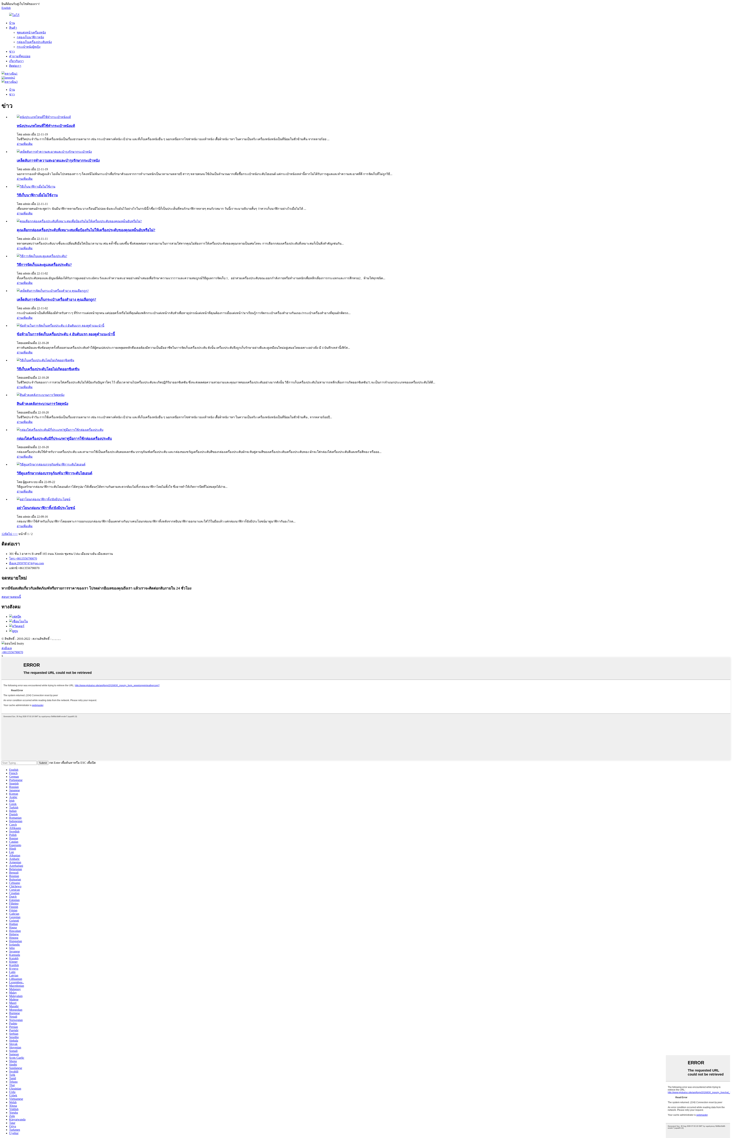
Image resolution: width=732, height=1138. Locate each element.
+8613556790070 (12, 652)
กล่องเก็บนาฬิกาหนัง (30, 37)
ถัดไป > (9, 534)
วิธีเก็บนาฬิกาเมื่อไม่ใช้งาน (37, 195)
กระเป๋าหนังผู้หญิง (28, 46)
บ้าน (12, 23)
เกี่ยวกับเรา (16, 61)
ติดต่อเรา (15, 65)
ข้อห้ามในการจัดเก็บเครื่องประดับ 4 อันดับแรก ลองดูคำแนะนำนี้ (66, 334)
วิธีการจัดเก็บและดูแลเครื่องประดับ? (44, 265)
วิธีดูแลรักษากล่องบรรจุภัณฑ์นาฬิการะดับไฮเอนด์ (54, 473)
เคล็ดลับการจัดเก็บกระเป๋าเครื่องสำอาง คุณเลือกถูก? (56, 299)
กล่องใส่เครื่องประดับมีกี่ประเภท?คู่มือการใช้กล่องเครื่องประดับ (64, 439)
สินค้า (13, 27)
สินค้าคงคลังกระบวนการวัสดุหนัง (42, 404)
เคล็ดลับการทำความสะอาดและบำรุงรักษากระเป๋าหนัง (58, 160)
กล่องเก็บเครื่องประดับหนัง (34, 42)
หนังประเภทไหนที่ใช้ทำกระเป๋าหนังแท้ (46, 126)
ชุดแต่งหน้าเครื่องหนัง (31, 32)
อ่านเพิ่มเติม (25, 144)
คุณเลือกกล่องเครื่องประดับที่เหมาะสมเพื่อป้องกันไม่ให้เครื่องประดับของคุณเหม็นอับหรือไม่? (86, 230)
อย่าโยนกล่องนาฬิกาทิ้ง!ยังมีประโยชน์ (46, 508)
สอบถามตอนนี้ (11, 596)
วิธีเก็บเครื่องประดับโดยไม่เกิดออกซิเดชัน (48, 369)
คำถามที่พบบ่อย (19, 56)
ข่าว (12, 51)
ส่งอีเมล (7, 648)
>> (16, 534)
